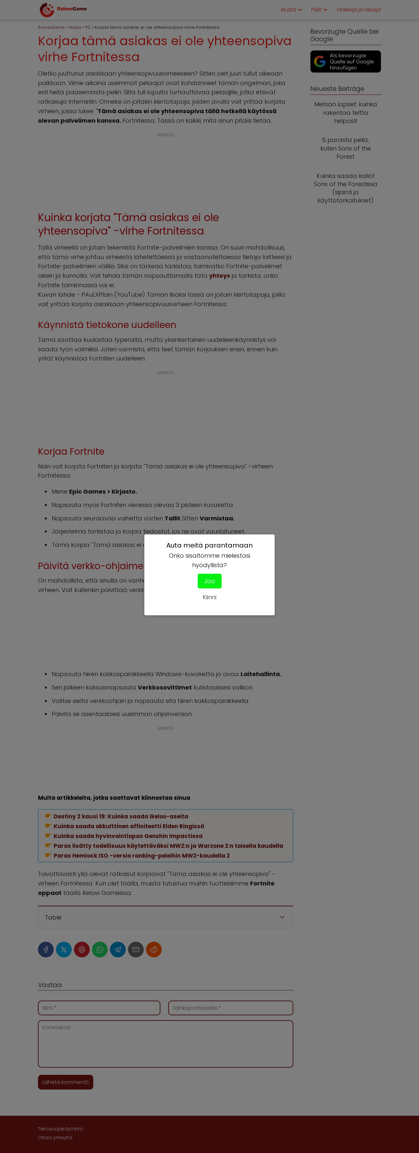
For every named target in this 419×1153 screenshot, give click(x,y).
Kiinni (209, 597)
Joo (209, 581)
